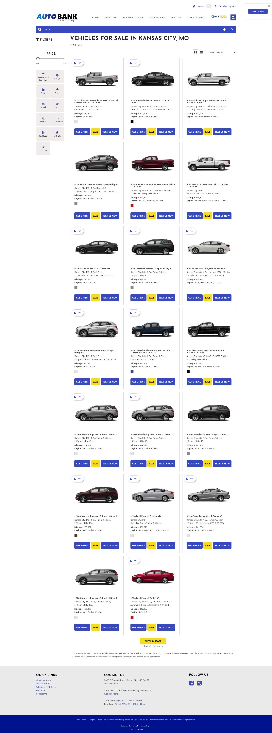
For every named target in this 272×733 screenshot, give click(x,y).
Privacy (131, 729)
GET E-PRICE (82, 131)
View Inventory (43, 680)
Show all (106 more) (153, 646)
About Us (175, 17)
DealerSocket (148, 720)
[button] (233, 17)
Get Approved (157, 17)
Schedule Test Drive (46, 686)
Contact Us (41, 693)
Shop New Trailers (132, 17)
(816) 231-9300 (130, 703)
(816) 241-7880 (126, 700)
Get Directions (111, 683)
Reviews (219, 17)
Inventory (110, 17)
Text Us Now (257, 11)
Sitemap (140, 729)
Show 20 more (153, 641)
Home (95, 17)
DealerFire (129, 720)
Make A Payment (196, 17)
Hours (139, 700)
